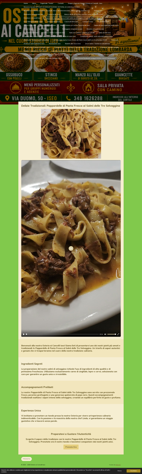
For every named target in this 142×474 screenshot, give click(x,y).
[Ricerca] (67, 58)
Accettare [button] (133, 471)
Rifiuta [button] (120, 471)
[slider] (62, 334)
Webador (118, 465)
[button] (119, 110)
